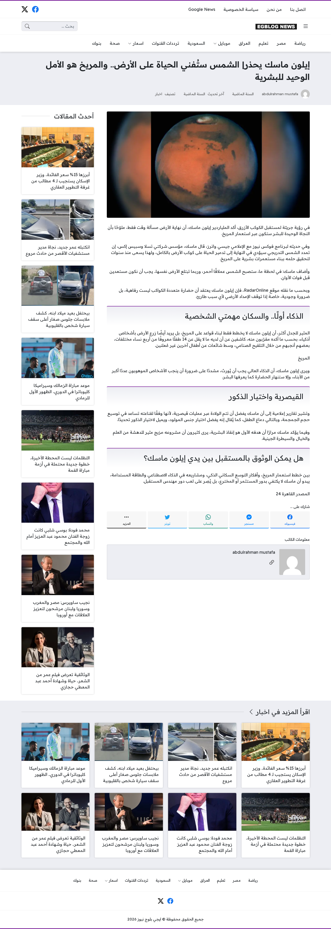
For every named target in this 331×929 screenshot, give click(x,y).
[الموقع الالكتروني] (271, 562)
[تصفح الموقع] (305, 26)
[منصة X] (24, 9)
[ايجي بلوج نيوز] (276, 26)
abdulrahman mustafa (280, 94)
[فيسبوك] (35, 9)
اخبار (158, 94)
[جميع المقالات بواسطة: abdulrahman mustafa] (292, 561)
